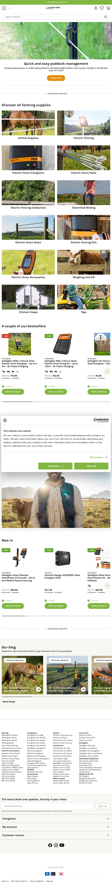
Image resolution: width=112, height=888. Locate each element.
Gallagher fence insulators (90, 753)
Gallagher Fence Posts (88, 756)
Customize (53, 466)
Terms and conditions (19, 881)
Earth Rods (32, 778)
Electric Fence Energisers (38, 758)
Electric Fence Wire (61, 765)
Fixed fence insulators (11, 772)
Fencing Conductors (62, 761)
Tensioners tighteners (36, 765)
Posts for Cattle (8, 761)
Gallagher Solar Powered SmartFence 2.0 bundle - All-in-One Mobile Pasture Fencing (19, 578)
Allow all (91, 466)
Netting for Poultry (10, 735)
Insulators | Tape (60, 758)
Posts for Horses (60, 737)
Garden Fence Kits (61, 776)
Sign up (102, 806)
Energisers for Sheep (36, 740)
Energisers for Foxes (36, 763)
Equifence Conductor (62, 756)
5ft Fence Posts (8, 778)
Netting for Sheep (9, 740)
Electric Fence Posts (10, 758)
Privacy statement (37, 881)
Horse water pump (61, 783)
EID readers (84, 776)
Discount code (85, 783)
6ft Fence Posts (8, 780)
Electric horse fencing (62, 735)
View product (13, 391)
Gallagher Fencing (87, 745)
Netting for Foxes (9, 737)
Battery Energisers (35, 753)
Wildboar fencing (34, 772)
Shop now (56, 78)
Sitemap (49, 881)
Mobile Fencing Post (10, 765)
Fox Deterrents (85, 765)
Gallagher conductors (62, 763)
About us (5, 881)
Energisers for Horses (36, 745)
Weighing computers (88, 780)
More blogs (9, 701)
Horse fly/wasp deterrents (90, 767)
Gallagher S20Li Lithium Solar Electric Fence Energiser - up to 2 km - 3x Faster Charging (19, 364)
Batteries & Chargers (36, 756)
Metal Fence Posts (10, 756)
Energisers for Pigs (35, 735)
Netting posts (8, 743)
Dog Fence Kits (85, 740)
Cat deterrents (85, 763)
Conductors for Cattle (62, 751)
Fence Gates (58, 772)
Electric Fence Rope (61, 770)
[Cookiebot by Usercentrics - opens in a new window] (96, 420)
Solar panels (32, 767)
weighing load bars (87, 778)
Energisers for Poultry (36, 737)
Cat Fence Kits (85, 735)
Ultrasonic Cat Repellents (90, 770)
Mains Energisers (34, 751)
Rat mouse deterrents (88, 761)
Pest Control (84, 772)
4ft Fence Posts (8, 776)
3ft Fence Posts (8, 774)
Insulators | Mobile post (12, 767)
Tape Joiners (32, 783)
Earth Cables (32, 776)
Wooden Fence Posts (11, 753)
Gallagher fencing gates (89, 751)
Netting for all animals (11, 748)
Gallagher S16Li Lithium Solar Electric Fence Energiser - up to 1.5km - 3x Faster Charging (61, 364)
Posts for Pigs (7, 763)
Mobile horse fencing (62, 743)
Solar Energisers (34, 761)
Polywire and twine (61, 774)
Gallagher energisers (36, 748)
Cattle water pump (61, 780)
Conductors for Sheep (62, 753)
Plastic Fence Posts (10, 770)
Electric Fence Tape (61, 767)
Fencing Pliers (33, 780)
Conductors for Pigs (61, 748)
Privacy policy (67, 811)
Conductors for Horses (63, 740)
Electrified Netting (10, 745)
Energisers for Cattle (36, 743)
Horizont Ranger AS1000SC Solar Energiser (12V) (62, 576)
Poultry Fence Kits (87, 737)
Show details (96, 457)
